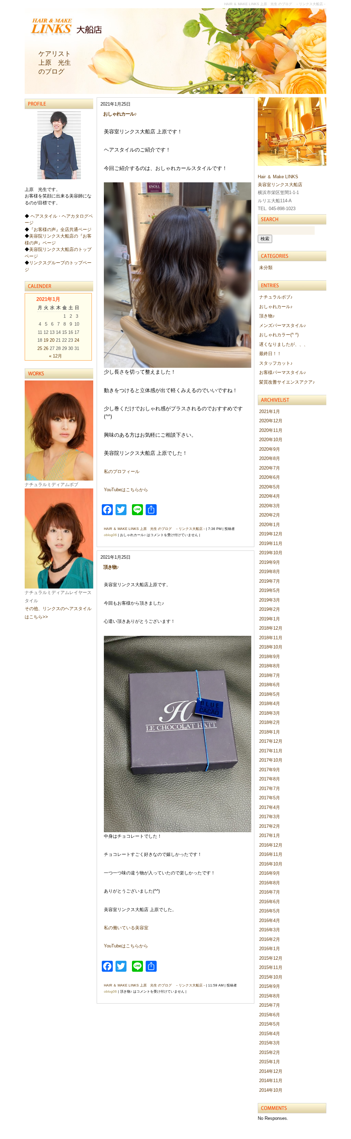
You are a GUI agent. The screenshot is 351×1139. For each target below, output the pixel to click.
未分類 (266, 267)
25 (39, 348)
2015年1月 (269, 1061)
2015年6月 (269, 1014)
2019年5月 (269, 590)
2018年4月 (269, 703)
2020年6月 (269, 477)
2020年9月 (269, 449)
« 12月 (55, 356)
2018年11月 (270, 637)
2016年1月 (269, 948)
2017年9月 (269, 769)
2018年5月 (269, 694)
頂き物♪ (111, 567)
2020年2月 (269, 515)
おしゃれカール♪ (119, 114)
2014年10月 (270, 1090)
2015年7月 (269, 1005)
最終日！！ (270, 353)
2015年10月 (270, 977)
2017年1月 (269, 835)
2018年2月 (269, 722)
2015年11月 (270, 967)
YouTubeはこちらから (126, 489)
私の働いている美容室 (126, 927)
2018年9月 (269, 656)
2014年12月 (270, 1071)
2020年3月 (269, 505)
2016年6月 (269, 901)
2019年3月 (269, 600)
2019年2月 (269, 609)
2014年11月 (270, 1080)
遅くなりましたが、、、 (283, 344)
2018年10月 (270, 647)
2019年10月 (270, 552)
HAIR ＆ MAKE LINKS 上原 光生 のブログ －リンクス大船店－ (155, 529)
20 (52, 340)
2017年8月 (269, 778)
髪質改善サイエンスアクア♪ (287, 382)
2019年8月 (269, 571)
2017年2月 (269, 826)
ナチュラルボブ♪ (276, 297)
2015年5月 (269, 1024)
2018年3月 (269, 713)
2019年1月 (269, 618)
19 (46, 340)
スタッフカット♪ (276, 363)
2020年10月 (270, 439)
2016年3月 (269, 929)
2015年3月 (269, 1042)
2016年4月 (269, 920)
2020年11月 (270, 430)
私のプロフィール (122, 471)
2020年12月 (270, 420)
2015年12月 (270, 958)
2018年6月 (269, 684)
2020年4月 (269, 496)
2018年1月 (269, 732)
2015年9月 (269, 986)
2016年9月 (269, 873)
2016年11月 (270, 854)
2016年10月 (270, 864)
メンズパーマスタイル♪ (282, 325)
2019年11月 (270, 543)
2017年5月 (269, 797)
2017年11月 (270, 750)
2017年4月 (269, 807)
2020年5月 (269, 486)
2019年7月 (269, 581)
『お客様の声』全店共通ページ (60, 229)
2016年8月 (269, 882)
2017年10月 (270, 760)
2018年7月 (269, 675)
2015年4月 (269, 1033)
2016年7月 (269, 892)
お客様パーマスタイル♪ (282, 372)
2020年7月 (269, 468)
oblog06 (110, 535)
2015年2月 (269, 1052)
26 (46, 348)
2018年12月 (270, 628)
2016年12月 (270, 845)
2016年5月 (269, 910)
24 (76, 340)
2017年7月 (269, 788)
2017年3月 (269, 816)
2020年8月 (269, 458)
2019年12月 (270, 533)
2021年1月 (269, 411)
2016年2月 (269, 939)
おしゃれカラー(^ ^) (279, 334)
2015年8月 (269, 995)
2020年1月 (269, 524)
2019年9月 (269, 562)
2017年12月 (270, 741)
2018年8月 (269, 665)
